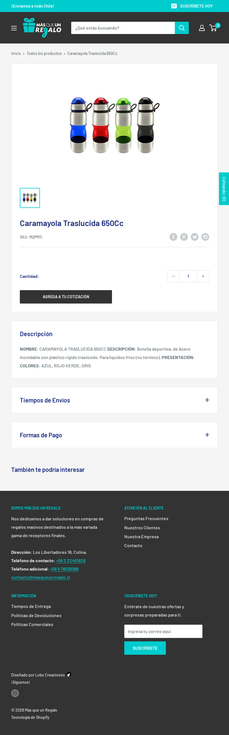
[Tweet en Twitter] (195, 236)
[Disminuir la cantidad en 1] (173, 276)
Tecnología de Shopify (30, 717)
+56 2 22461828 (70, 560)
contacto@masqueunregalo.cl (40, 577)
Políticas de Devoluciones (36, 615)
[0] (213, 28)
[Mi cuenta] (202, 28)
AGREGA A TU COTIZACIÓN (66, 296)
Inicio (16, 53)
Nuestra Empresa (141, 536)
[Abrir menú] (14, 28)
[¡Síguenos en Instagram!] (15, 693)
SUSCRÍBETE (145, 648)
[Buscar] (182, 28)
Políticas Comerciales (32, 624)
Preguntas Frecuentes (146, 518)
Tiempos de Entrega (31, 606)
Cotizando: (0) (224, 189)
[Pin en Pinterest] (184, 236)
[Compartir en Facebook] (173, 236)
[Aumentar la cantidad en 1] (203, 276)
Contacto (133, 545)
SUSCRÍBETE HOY (196, 5)
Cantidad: (29, 276)
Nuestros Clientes (142, 527)
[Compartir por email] (205, 236)
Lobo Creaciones (50, 675)
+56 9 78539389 (64, 568)
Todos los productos (44, 53)
